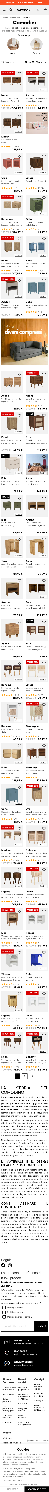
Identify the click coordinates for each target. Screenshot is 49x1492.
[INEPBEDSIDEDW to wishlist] (44, 374)
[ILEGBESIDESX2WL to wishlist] (19, 869)
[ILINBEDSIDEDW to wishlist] (44, 156)
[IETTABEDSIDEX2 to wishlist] (44, 622)
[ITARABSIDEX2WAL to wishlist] (44, 580)
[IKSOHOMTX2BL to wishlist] (44, 238)
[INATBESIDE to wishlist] (44, 704)
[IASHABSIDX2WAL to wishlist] (44, 456)
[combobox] (41, 62)
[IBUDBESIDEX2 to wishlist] (19, 197)
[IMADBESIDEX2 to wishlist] (19, 828)
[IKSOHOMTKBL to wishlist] (44, 952)
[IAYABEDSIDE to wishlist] (19, 622)
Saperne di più (24, 35)
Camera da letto (15, 17)
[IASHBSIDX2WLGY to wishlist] (44, 73)
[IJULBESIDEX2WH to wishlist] (44, 993)
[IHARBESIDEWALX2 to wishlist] (44, 745)
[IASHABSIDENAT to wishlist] (44, 539)
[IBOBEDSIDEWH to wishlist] (19, 704)
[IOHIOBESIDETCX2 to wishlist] (19, 156)
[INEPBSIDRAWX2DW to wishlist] (19, 1035)
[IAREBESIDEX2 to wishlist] (44, 498)
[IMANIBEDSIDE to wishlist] (19, 911)
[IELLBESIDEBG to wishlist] (19, 456)
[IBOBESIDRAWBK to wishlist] (44, 1035)
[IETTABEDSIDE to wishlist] (44, 415)
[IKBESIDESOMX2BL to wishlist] (44, 280)
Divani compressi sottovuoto (39, 1407)
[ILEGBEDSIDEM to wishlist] (19, 993)
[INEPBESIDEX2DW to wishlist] (19, 73)
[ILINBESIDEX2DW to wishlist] (19, 115)
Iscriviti (41, 1326)
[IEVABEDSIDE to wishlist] (44, 787)
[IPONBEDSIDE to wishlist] (19, 415)
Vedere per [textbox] (42, 62)
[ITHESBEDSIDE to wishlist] (19, 952)
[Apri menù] (4, 10)
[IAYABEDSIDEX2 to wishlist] (19, 374)
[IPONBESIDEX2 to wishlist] (19, 238)
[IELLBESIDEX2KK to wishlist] (19, 498)
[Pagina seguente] (31, 1076)
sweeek (5, 17)
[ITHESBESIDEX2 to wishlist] (44, 911)
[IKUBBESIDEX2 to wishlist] (19, 745)
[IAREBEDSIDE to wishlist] (19, 580)
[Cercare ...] (11, 9)
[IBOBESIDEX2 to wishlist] (44, 828)
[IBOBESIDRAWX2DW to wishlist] (19, 663)
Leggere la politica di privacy (13, 1480)
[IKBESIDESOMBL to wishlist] (19, 787)
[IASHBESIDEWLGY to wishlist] (19, 280)
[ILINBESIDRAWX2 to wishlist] (44, 663)
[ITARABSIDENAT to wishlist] (19, 539)
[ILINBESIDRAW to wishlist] (44, 869)
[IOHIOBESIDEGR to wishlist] (44, 197)
